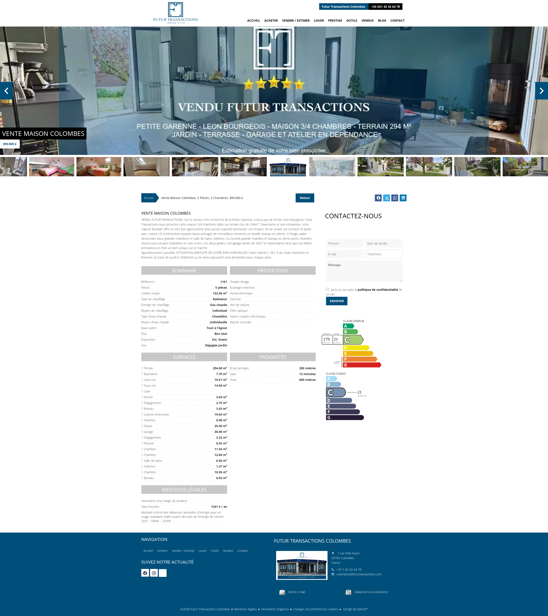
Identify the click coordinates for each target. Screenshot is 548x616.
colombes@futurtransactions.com (359, 574)
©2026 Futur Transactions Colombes (205, 609)
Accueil (175, 13)
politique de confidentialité (378, 290)
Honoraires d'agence (275, 609)
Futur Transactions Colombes (312, 540)
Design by (355, 609)
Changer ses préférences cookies (315, 609)
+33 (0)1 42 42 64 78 (385, 6)
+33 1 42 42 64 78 (349, 569)
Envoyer (337, 301)
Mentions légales (245, 609)
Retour (305, 198)
